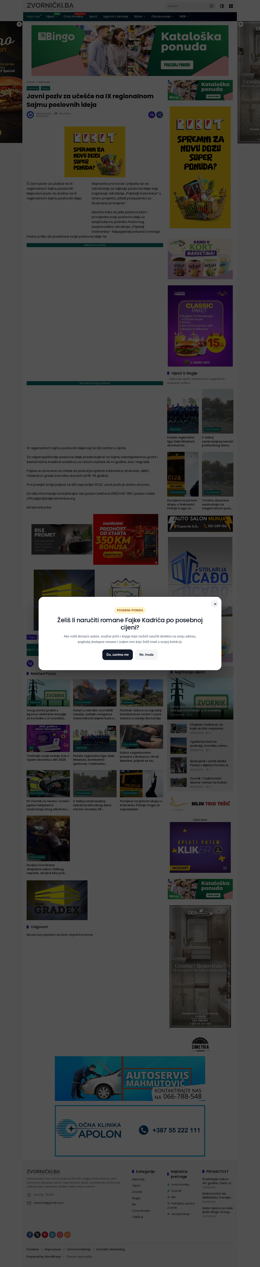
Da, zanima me (117, 654)
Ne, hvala (146, 654)
